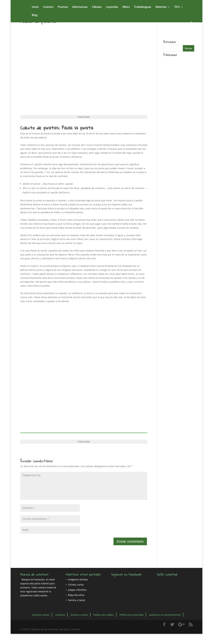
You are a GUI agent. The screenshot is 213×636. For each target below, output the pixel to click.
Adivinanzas (80, 7)
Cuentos (48, 7)
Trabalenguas (142, 7)
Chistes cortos (76, 584)
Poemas (63, 7)
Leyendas (112, 7)
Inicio (35, 7)
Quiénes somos (40, 614)
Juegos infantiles (77, 589)
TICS (177, 7)
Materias (161, 7)
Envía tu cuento (79, 614)
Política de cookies (104, 614)
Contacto (60, 614)
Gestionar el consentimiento (165, 614)
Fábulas (97, 7)
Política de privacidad (131, 614)
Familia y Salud (76, 600)
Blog (34, 15)
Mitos (126, 7)
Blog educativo (76, 595)
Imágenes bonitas (78, 579)
